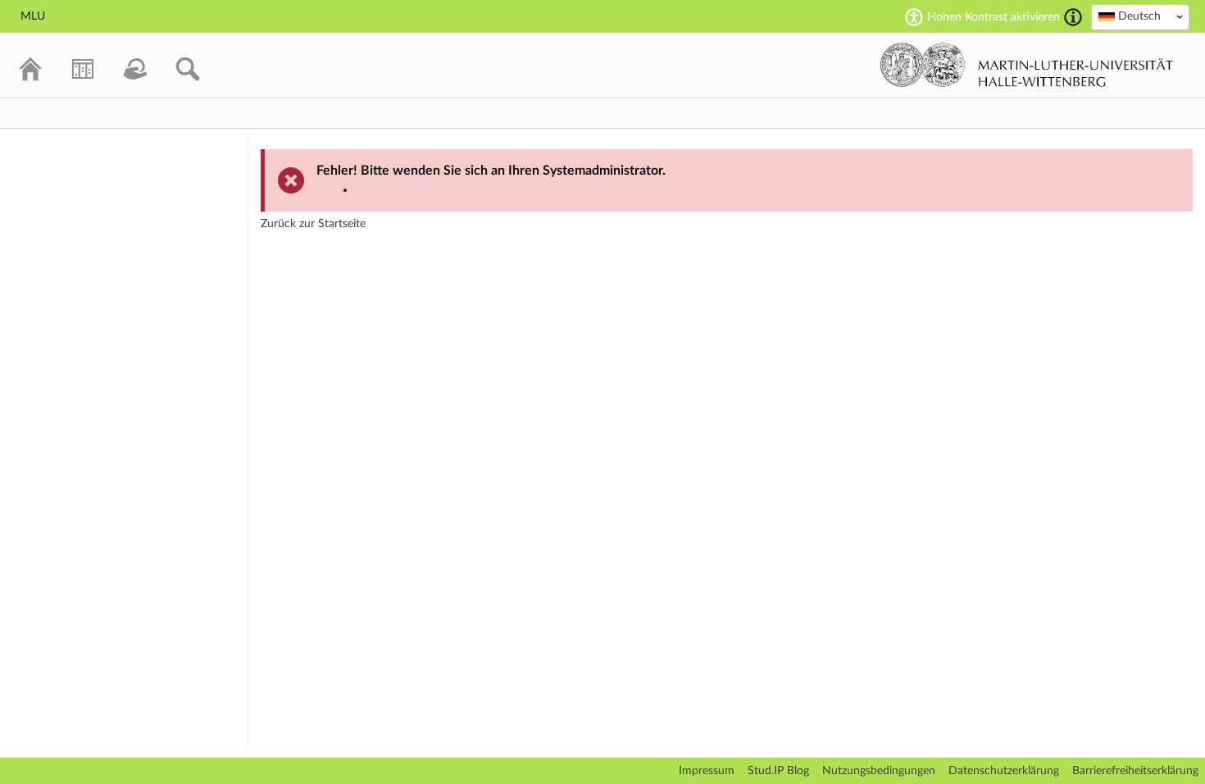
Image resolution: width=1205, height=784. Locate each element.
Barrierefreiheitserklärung (1135, 771)
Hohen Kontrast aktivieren (993, 17)
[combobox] (1140, 17)
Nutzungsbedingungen (878, 771)
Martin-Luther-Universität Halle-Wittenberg (1026, 64)
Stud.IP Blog (778, 771)
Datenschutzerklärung (1003, 771)
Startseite (342, 224)
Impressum (706, 771)
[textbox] (1140, 16)
